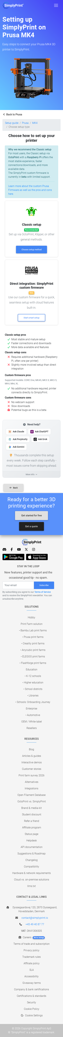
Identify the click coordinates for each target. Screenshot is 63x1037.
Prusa (25, 122)
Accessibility (31, 976)
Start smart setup (31, 317)
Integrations (31, 788)
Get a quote (31, 526)
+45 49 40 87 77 (35, 924)
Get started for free (31, 515)
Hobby (31, 617)
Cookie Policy (31, 1008)
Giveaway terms (31, 982)
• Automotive (33, 715)
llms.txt (31, 886)
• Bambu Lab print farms (33, 630)
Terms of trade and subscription (31, 943)
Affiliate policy (32, 963)
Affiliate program (31, 827)
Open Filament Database (31, 795)
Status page (31, 834)
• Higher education (32, 682)
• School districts (32, 689)
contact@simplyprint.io (34, 917)
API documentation (31, 847)
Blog (31, 749)
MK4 (34, 122)
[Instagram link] (34, 549)
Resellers (31, 728)
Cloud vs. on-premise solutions (31, 879)
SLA (31, 969)
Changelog (31, 860)
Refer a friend (31, 821)
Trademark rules (31, 956)
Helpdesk (31, 840)
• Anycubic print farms (32, 650)
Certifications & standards (31, 995)
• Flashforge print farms (33, 663)
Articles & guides (31, 755)
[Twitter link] (26, 549)
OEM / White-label (31, 721)
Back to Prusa (14, 114)
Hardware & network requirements (31, 873)
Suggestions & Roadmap (31, 853)
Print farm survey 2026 (31, 775)
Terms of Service (42, 592)
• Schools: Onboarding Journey (32, 702)
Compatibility (31, 866)
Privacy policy (31, 950)
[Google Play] (13, 557)
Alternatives (31, 781)
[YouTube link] (19, 549)
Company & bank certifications (31, 989)
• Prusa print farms (32, 637)
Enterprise (31, 708)
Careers (33, 937)
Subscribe (44, 585)
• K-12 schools (33, 676)
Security (31, 1002)
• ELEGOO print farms (33, 656)
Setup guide (11, 122)
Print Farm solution (31, 623)
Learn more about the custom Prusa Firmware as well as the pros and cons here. (30, 190)
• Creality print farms (32, 643)
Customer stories (31, 768)
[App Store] (37, 557)
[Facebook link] (12, 549)
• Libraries (32, 695)
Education (31, 669)
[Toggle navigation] (56, 5)
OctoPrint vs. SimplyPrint (31, 801)
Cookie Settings (33, 1015)
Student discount (31, 814)
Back (15, 488)
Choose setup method (31, 249)
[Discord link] (4, 549)
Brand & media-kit (31, 808)
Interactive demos (31, 762)
